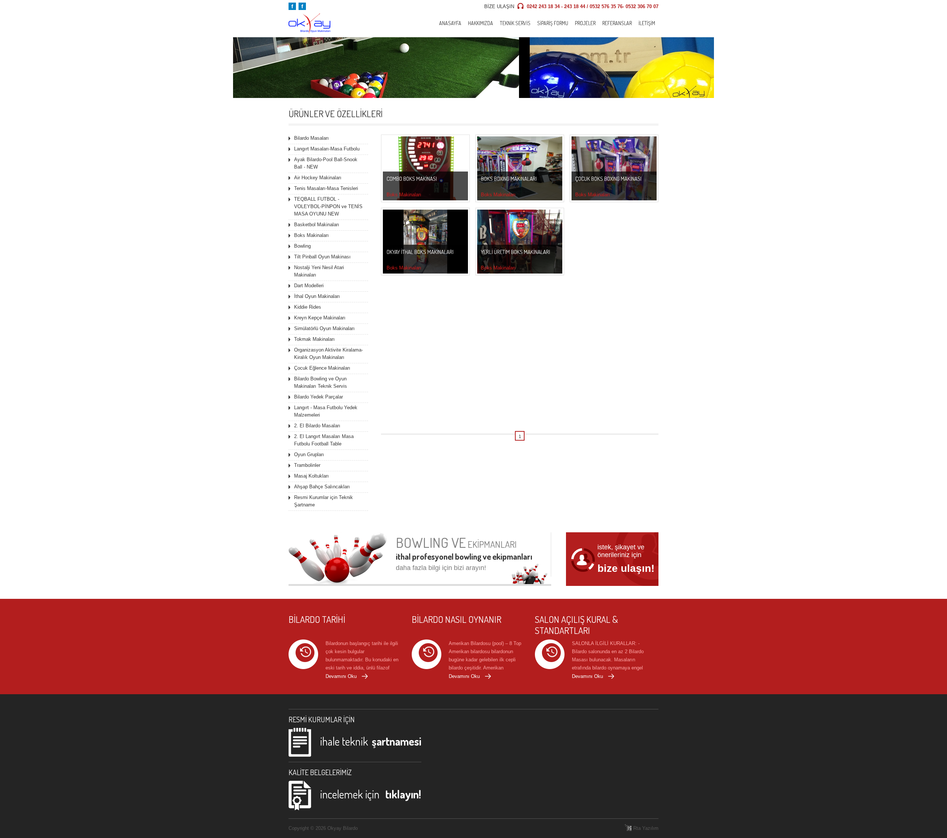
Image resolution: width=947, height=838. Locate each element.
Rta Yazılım (645, 828)
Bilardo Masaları (311, 138)
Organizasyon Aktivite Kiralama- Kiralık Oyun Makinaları (328, 353)
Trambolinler (307, 465)
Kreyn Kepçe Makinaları (320, 317)
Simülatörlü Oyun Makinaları (324, 328)
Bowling (302, 246)
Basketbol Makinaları (316, 224)
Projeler (585, 23)
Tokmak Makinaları (314, 339)
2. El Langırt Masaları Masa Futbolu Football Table (324, 440)
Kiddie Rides (307, 307)
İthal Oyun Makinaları (317, 296)
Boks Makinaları (311, 235)
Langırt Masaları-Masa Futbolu (327, 149)
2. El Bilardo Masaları (317, 425)
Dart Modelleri (309, 285)
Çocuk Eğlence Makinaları (322, 368)
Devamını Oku (341, 676)
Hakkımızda (480, 23)
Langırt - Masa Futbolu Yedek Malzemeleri (325, 411)
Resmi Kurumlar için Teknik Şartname (323, 501)
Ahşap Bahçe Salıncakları (322, 486)
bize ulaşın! (625, 568)
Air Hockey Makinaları (317, 177)
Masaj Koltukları (311, 476)
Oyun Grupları (309, 454)
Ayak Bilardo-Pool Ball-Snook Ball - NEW (325, 163)
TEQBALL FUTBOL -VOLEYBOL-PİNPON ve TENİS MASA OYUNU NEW (328, 206)
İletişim (646, 23)
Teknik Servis (515, 23)
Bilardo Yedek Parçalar (318, 397)
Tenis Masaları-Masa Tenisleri (326, 188)
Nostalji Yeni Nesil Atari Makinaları (319, 271)
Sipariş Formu (552, 23)
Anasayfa (450, 23)
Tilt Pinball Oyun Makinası (322, 256)
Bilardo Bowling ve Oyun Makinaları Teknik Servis (320, 382)
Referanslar (617, 23)
